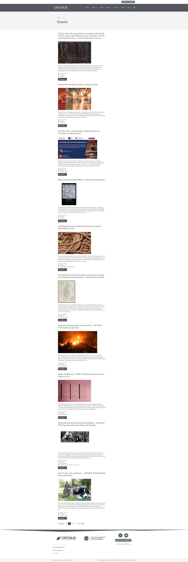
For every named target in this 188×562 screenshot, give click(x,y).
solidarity (71, 464)
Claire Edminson (62, 170)
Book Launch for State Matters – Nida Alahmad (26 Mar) (81, 180)
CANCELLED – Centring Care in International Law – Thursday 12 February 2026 (79, 132)
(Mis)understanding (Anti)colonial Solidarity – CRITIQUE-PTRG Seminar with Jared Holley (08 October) (81, 424)
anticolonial (61, 464)
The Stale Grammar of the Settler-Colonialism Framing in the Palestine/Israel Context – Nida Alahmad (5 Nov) (81, 276)
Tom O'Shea (61, 74)
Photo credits (55, 553)
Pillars (93, 7)
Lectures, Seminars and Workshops (66, 266)
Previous (61, 523)
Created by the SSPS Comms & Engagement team (63, 560)
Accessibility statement (59, 547)
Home (87, 7)
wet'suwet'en (76, 464)
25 (78, 523)
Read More (62, 79)
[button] (134, 7)
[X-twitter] (120, 535)
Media (123, 7)
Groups (108, 7)
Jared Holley (61, 315)
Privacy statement (57, 550)
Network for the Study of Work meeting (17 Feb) (78, 84)
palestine (67, 464)
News (129, 7)
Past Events (61, 76)
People (101, 7)
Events (115, 7)
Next (82, 523)
